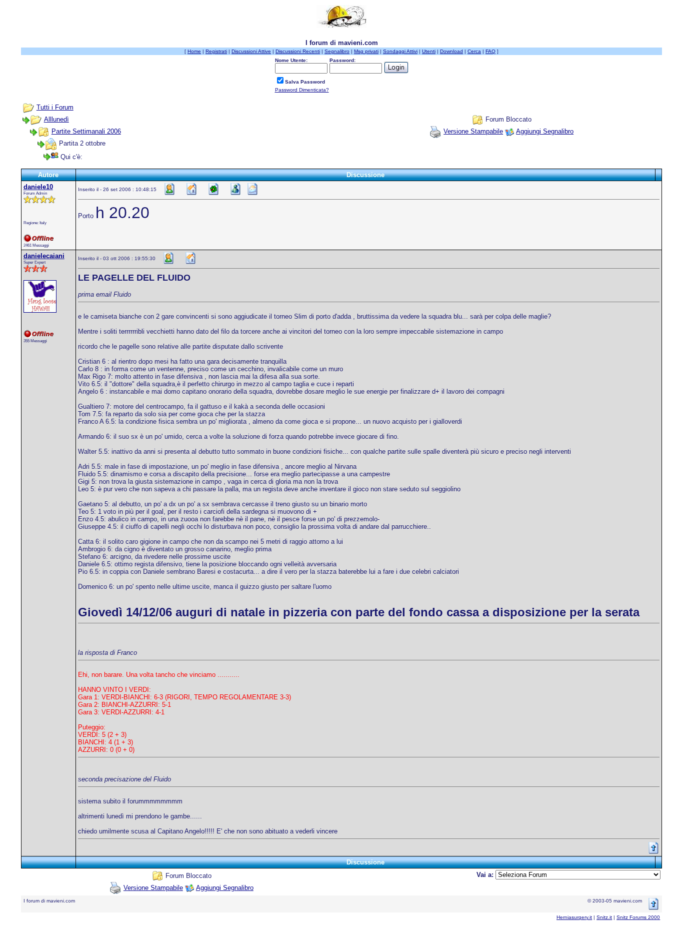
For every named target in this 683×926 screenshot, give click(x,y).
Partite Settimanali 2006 (86, 131)
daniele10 (38, 187)
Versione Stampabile (473, 131)
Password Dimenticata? (302, 90)
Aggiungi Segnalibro (545, 131)
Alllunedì (56, 119)
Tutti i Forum (55, 107)
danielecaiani (44, 256)
